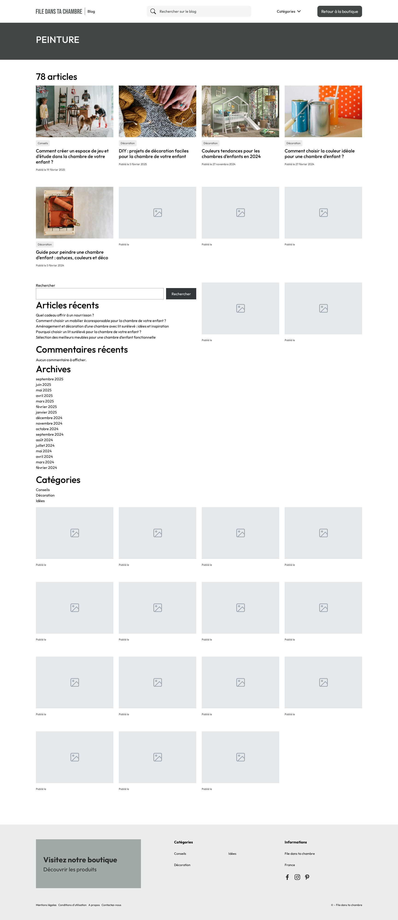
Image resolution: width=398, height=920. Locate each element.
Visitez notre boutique (80, 859)
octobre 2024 (47, 428)
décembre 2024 (49, 417)
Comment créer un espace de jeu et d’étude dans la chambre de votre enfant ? (72, 156)
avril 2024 (44, 456)
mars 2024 (45, 462)
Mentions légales (46, 905)
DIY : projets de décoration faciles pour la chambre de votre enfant (154, 153)
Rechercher (45, 285)
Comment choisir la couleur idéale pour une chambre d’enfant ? (320, 153)
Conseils (43, 489)
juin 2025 (43, 384)
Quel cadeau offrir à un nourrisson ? (65, 315)
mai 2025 (44, 390)
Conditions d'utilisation (72, 905)
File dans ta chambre (300, 854)
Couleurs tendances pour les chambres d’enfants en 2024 (231, 153)
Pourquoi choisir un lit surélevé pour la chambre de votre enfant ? (88, 331)
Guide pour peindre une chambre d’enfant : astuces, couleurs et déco (72, 254)
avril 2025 (44, 395)
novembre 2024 (49, 423)
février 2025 (46, 406)
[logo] (59, 11)
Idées (40, 500)
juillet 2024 (45, 445)
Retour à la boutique (339, 11)
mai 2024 (44, 451)
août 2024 (44, 440)
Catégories (286, 11)
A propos (94, 905)
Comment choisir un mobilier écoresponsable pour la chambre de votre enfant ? (101, 320)
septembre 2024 (50, 434)
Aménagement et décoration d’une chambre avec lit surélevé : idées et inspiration (102, 326)
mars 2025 (45, 401)
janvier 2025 (46, 412)
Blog (91, 11)
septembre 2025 (49, 379)
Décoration (45, 495)
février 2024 (46, 467)
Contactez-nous (111, 905)
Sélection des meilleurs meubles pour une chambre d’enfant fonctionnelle (96, 337)
